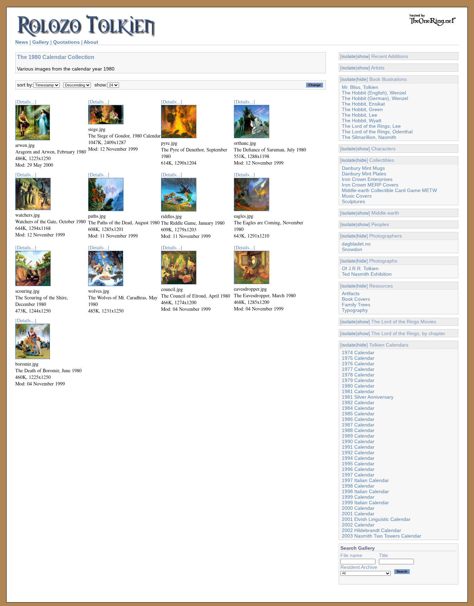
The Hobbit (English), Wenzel (374, 93)
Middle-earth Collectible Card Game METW (389, 190)
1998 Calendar (358, 486)
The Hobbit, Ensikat (363, 104)
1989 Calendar (358, 436)
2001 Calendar (358, 513)
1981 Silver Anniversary (367, 397)
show (363, 56)
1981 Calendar (358, 391)
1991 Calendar (358, 447)
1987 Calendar (358, 424)
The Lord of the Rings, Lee (371, 126)
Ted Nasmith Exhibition (367, 274)
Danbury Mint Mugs (363, 168)
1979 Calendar (358, 380)
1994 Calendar (358, 458)
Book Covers (356, 299)
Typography (355, 310)
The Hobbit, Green (362, 109)
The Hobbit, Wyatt (361, 120)
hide (361, 79)
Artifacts (350, 293)
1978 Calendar (358, 374)
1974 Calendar (358, 352)
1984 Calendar (358, 408)
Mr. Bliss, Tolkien (360, 87)
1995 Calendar (358, 463)
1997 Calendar (358, 475)
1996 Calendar (358, 469)
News (21, 42)
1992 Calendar (358, 452)
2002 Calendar (358, 525)
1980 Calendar (358, 386)
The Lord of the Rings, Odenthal (377, 131)
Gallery (40, 42)
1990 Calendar (358, 441)
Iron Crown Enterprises (367, 179)
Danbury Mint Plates (364, 173)
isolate (348, 56)
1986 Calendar (358, 419)
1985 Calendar (358, 413)
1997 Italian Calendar (365, 480)
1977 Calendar (358, 369)
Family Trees (356, 304)
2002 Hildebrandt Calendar (371, 530)
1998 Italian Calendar (365, 491)
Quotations (66, 42)
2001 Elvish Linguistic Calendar (376, 519)
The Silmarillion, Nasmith (369, 137)
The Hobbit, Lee (359, 115)
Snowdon (352, 249)
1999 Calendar (358, 497)
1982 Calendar (358, 402)
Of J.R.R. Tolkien (360, 268)
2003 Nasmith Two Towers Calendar (381, 536)
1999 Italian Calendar (365, 502)
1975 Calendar (358, 358)
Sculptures (353, 201)
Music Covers (357, 196)
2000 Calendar (358, 508)
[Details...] (25, 101)
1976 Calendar (358, 363)
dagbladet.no (356, 244)
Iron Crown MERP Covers (370, 185)
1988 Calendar (358, 430)
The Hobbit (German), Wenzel (375, 98)
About (91, 42)
